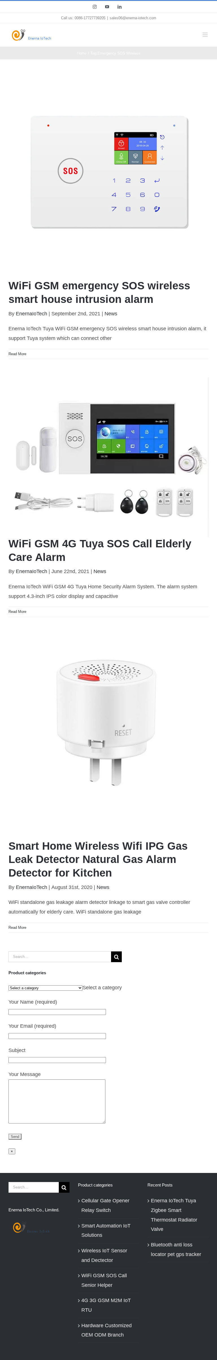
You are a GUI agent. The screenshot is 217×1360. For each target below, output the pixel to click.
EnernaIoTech (31, 313)
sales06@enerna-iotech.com (133, 18)
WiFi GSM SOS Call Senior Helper (104, 1280)
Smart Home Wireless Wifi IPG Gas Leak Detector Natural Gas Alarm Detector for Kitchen (98, 859)
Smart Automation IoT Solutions (106, 1230)
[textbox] (102, 987)
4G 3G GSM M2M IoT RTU (106, 1305)
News (111, 313)
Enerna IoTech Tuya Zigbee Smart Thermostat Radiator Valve (174, 1215)
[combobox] (102, 987)
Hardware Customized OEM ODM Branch (106, 1330)
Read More (17, 354)
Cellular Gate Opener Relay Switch (105, 1205)
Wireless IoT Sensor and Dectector (104, 1255)
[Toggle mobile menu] (206, 35)
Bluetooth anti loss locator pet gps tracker (176, 1249)
